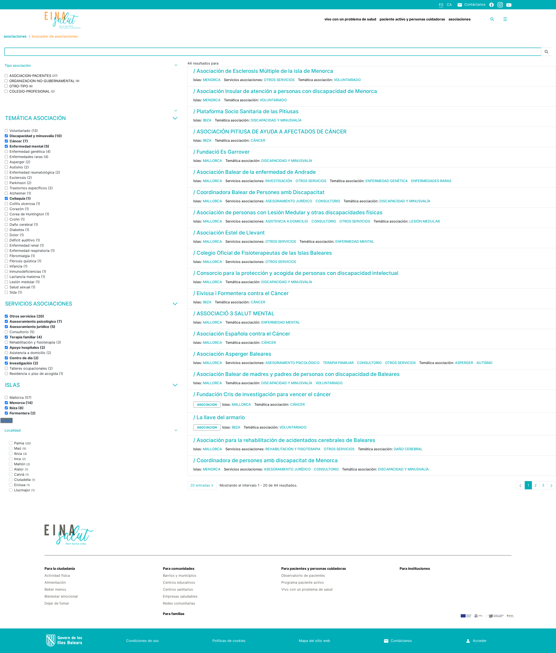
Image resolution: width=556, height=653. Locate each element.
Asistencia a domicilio (286, 221)
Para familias (173, 613)
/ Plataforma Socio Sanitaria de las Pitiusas (246, 111)
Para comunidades (178, 568)
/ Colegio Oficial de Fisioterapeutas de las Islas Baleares (262, 253)
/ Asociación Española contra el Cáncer (241, 334)
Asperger (464, 363)
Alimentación (55, 582)
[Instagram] (500, 4)
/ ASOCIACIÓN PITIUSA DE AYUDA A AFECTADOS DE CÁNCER (269, 131)
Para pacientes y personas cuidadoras (313, 568)
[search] (492, 19)
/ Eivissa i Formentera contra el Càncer (241, 293)
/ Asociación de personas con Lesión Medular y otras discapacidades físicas (287, 212)
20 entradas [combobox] (203, 486)
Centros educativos (179, 582)
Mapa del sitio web (314, 640)
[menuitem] (350, 19)
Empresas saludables (180, 596)
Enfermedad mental (354, 241)
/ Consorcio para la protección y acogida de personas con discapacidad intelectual (295, 273)
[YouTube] (508, 5)
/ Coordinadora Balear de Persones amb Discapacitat (258, 192)
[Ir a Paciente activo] (83, 20)
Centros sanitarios (178, 589)
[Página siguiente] (551, 485)
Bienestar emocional (61, 596)
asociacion (207, 404)
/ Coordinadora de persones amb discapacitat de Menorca (265, 460)
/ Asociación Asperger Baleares (232, 354)
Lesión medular (424, 221)
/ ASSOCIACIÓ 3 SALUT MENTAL (234, 313)
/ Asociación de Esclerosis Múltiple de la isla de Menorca (263, 71)
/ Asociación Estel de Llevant (229, 232)
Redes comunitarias (179, 603)
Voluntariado (347, 80)
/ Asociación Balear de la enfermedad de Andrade (254, 172)
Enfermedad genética (387, 181)
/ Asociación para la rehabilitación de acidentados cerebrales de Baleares (284, 440)
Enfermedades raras (431, 181)
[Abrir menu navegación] (505, 19)
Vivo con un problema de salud (307, 589)
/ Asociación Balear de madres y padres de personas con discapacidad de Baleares (296, 374)
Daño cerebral (408, 449)
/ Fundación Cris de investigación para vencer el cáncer (262, 394)
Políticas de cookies (228, 640)
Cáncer (258, 140)
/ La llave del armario (219, 417)
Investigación (278, 181)
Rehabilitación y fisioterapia (292, 449)
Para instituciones (415, 568)
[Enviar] (546, 52)
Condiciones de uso (142, 640)
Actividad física (57, 575)
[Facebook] (491, 4)
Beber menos (55, 589)
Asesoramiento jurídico (288, 201)
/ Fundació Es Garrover (221, 152)
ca (449, 4)
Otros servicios (279, 80)
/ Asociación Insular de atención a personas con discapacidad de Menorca (285, 91)
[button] (90, 65)
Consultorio (328, 201)
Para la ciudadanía (60, 568)
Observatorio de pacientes (303, 575)
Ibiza (207, 120)
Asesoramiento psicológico (292, 363)
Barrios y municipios (179, 575)
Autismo (484, 363)
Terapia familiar (338, 363)
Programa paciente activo (302, 582)
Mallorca (212, 160)
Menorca (211, 80)
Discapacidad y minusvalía (276, 120)
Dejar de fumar (57, 603)
